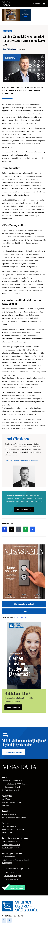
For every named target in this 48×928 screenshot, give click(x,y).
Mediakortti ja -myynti (12, 876)
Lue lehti (24, 611)
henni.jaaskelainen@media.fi (13, 829)
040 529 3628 (7, 863)
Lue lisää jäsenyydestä (13, 752)
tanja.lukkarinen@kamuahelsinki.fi (15, 860)
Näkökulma (7, 31)
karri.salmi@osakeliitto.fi (11, 802)
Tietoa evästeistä (11, 879)
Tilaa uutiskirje (10, 872)
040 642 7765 (7, 832)
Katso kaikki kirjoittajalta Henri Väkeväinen (21, 460)
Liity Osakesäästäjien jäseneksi (16, 868)
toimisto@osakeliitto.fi (11, 787)
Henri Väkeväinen (9, 49)
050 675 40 (6, 805)
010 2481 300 (7, 790)
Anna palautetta (13, 707)
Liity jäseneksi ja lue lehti (24, 604)
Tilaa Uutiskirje (25, 509)
